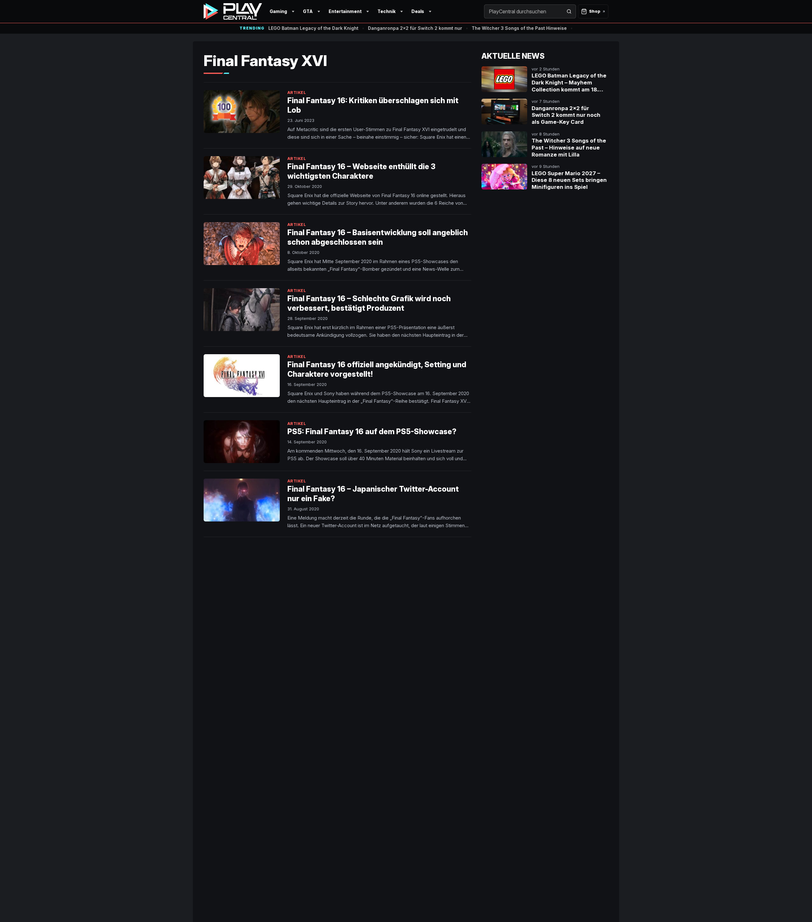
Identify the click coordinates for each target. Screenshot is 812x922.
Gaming (278, 11)
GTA (308, 11)
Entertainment (345, 11)
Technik (386, 11)
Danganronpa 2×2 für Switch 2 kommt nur (415, 28)
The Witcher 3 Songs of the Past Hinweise (519, 28)
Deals (417, 11)
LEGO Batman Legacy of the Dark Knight (313, 28)
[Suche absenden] (569, 11)
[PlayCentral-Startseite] (233, 11)
